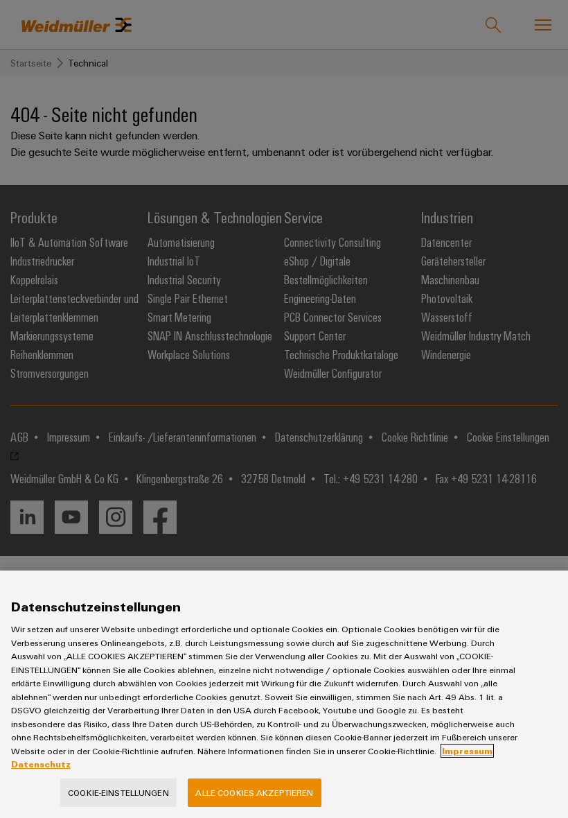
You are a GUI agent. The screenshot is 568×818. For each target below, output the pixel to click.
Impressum (467, 750)
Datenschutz (41, 763)
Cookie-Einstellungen (118, 792)
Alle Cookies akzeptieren (254, 792)
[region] (284, 694)
